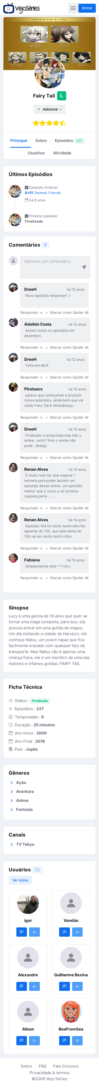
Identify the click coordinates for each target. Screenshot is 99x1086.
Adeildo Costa (37, 324)
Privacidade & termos (49, 1072)
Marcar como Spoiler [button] (67, 313)
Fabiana (32, 559)
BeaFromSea (71, 1029)
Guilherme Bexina (71, 974)
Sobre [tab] (41, 140)
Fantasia (24, 809)
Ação (21, 782)
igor (28, 920)
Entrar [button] (87, 8)
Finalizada (40, 701)
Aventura (25, 791)
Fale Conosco (66, 1066)
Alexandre (28, 974)
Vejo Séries (56, 1078)
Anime (22, 800)
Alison (28, 1029)
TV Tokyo (25, 844)
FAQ (42, 1066)
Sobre (26, 1066)
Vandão (71, 920)
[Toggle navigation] (73, 8)
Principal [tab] (18, 140)
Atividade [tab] (62, 152)
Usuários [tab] (36, 152)
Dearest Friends (43, 193)
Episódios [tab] (68, 140)
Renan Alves (36, 469)
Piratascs (33, 388)
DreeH (30, 289)
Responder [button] (29, 313)
